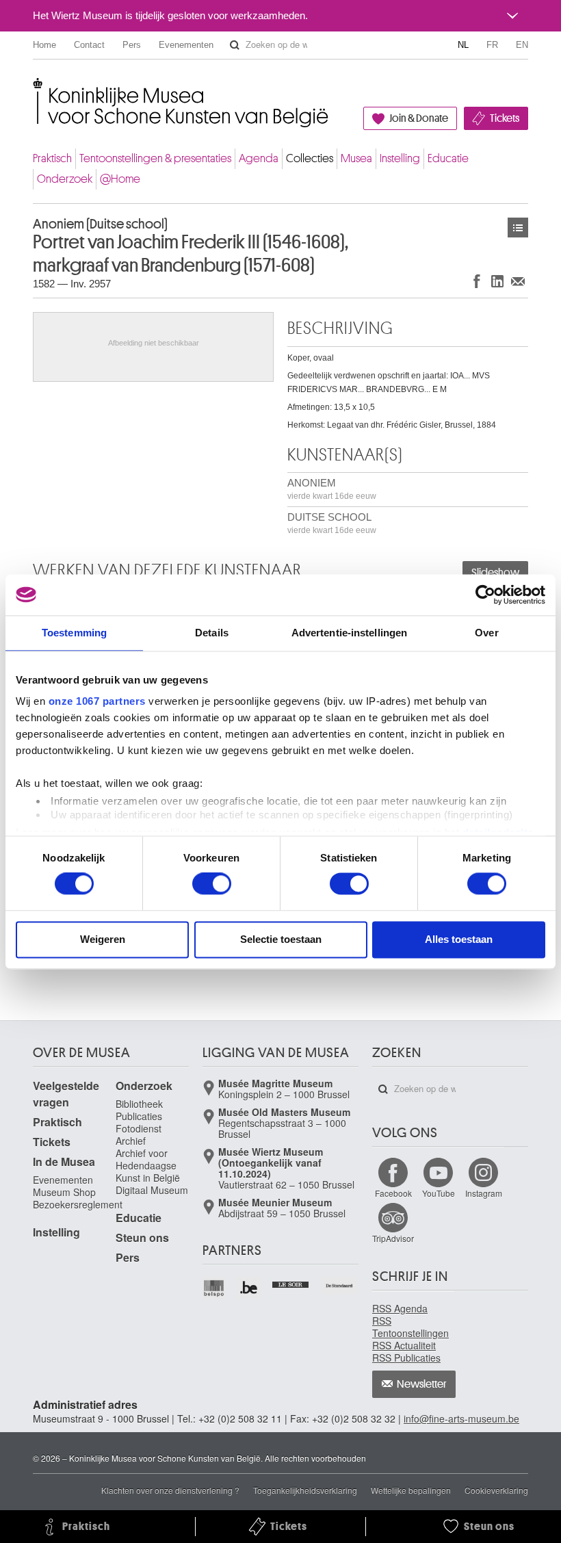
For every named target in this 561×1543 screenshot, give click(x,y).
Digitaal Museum (152, 1190)
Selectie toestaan (281, 939)
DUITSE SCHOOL (331, 523)
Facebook (393, 1193)
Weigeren (102, 939)
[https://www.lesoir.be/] (291, 1283)
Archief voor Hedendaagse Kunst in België (148, 1165)
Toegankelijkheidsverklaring (305, 1490)
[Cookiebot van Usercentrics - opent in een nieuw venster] (485, 594)
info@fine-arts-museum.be (461, 1418)
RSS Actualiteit (404, 1345)
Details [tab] (212, 632)
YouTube (438, 1193)
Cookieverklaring (496, 1490)
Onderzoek (64, 179)
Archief (131, 1140)
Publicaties (139, 1116)
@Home (120, 179)
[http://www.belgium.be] (249, 1288)
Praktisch (52, 158)
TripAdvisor (393, 1238)
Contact (89, 45)
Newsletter (422, 1384)
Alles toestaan (459, 939)
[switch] (211, 884)
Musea (356, 158)
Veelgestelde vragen (66, 1094)
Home (44, 45)
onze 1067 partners (97, 701)
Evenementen (186, 45)
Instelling (400, 158)
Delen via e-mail (518, 281)
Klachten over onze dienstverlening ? (170, 1490)
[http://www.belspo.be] (214, 1288)
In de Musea (64, 1161)
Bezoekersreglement (77, 1204)
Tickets (504, 118)
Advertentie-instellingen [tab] (349, 632)
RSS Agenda (400, 1308)
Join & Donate (418, 118)
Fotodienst (138, 1128)
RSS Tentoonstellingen (410, 1326)
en (522, 45)
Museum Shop (64, 1192)
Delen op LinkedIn (497, 281)
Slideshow (495, 572)
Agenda (258, 158)
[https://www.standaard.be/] (339, 1285)
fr (492, 45)
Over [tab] (486, 632)
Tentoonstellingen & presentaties (155, 158)
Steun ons (142, 1237)
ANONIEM (331, 489)
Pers (131, 45)
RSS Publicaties (406, 1357)
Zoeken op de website (234, 45)
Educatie (448, 158)
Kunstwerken (518, 227)
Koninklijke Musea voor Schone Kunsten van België (36, 88)
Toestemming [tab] (74, 632)
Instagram (483, 1193)
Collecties (309, 158)
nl (463, 45)
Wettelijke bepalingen (411, 1490)
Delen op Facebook (477, 281)
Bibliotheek (139, 1104)
